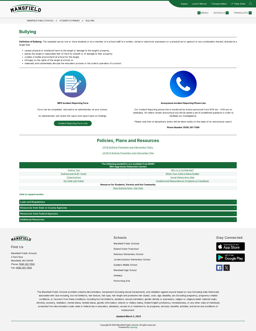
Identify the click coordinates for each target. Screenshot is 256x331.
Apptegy (134, 327)
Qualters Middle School (125, 265)
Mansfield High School (125, 270)
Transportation (219, 3)
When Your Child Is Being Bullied (182, 173)
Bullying (90, 20)
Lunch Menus (199, 3)
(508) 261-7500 (27, 264)
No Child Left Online (74, 181)
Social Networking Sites (182, 177)
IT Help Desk (238, 3)
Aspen (184, 3)
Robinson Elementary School (128, 254)
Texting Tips (73, 170)
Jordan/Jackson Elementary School (132, 259)
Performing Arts (122, 281)
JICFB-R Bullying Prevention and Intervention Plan (128, 153)
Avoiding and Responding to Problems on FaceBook (182, 181)
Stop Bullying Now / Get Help (128, 188)
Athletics (118, 275)
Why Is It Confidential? (182, 170)
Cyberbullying (74, 177)
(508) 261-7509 (24, 267)
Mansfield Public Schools (40, 20)
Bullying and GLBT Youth (73, 173)
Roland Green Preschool (126, 249)
